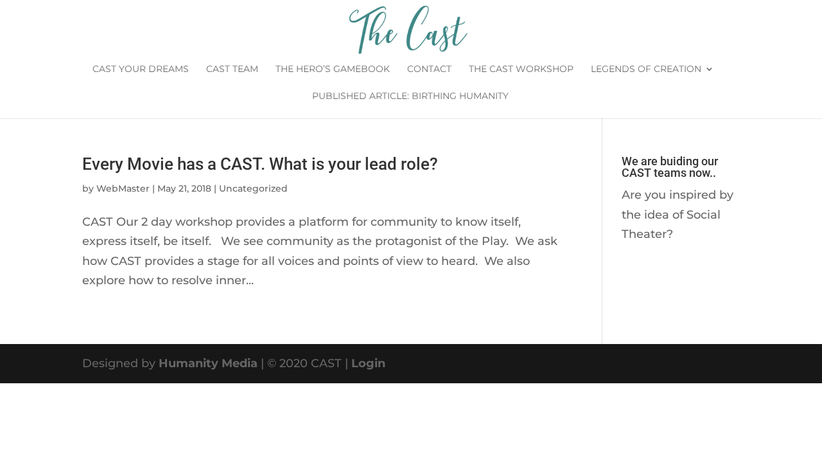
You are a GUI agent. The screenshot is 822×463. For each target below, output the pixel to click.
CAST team (232, 69)
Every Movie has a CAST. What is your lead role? (260, 164)
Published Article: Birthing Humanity (410, 96)
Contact (429, 69)
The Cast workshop (521, 69)
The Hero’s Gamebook (332, 69)
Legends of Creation (646, 69)
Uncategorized (253, 188)
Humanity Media (208, 363)
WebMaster (123, 188)
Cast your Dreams (140, 69)
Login (368, 363)
